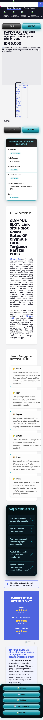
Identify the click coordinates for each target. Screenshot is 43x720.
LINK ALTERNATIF (23, 707)
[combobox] (19, 4)
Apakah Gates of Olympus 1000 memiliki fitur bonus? (19, 567)
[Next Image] (39, 66)
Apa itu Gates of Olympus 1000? (17, 529)
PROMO (23, 688)
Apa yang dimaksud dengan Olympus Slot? (19, 519)
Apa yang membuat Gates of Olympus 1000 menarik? (18, 541)
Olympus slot (15, 259)
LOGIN (12, 26)
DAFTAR (31, 26)
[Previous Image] (4, 66)
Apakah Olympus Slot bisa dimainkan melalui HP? (19, 554)
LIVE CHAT (22, 713)
